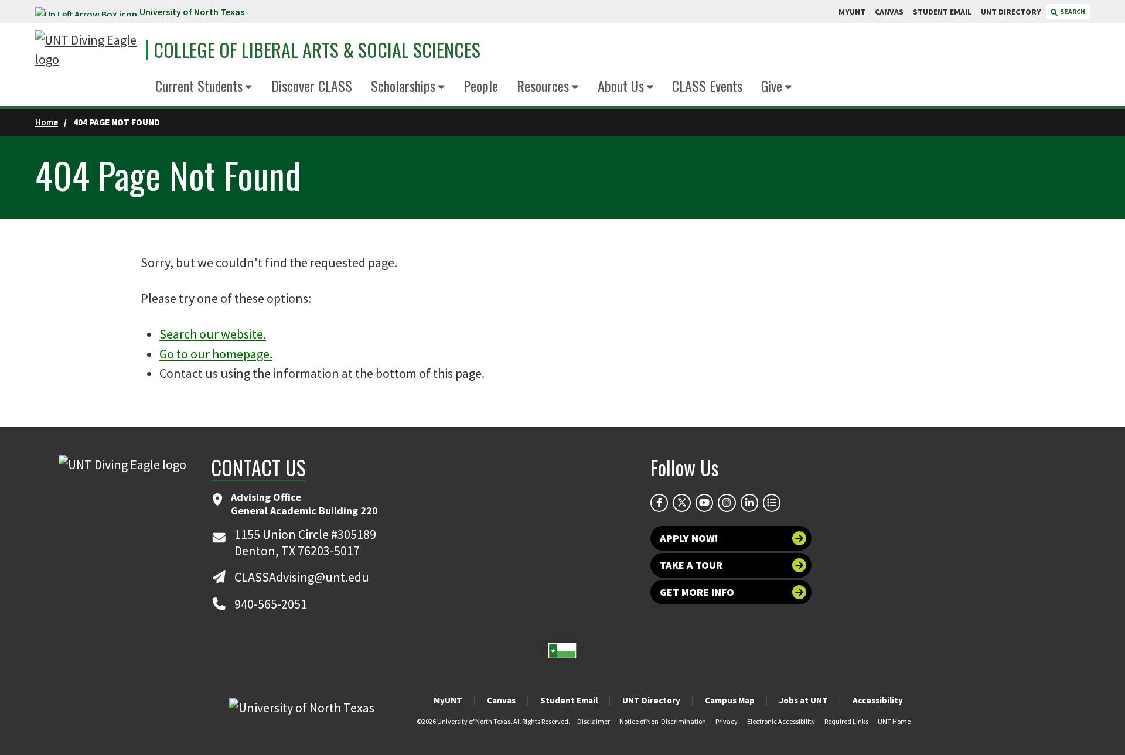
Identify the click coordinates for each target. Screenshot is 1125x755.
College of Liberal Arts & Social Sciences (317, 49)
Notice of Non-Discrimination (662, 721)
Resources (543, 85)
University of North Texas (191, 12)
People (480, 85)
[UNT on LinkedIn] (749, 502)
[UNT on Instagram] (726, 502)
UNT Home (894, 721)
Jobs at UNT (803, 700)
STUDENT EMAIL (942, 11)
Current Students (199, 85)
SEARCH (1072, 11)
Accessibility (878, 700)
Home (46, 122)
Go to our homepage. (215, 354)
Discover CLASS (311, 85)
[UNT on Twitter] (681, 502)
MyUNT (448, 700)
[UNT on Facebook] (659, 502)
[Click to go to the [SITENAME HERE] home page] (88, 49)
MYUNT (851, 11)
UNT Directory (651, 700)
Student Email (569, 700)
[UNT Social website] (771, 502)
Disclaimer (593, 721)
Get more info (697, 592)
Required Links (846, 721)
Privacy (726, 721)
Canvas (501, 700)
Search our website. (212, 334)
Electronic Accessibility (781, 721)
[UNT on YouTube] (704, 502)
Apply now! (689, 538)
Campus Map (730, 700)
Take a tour (691, 565)
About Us (621, 85)
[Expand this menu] (249, 87)
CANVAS (889, 11)
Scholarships (403, 85)
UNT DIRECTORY (1011, 11)
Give (771, 85)
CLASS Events (707, 85)
